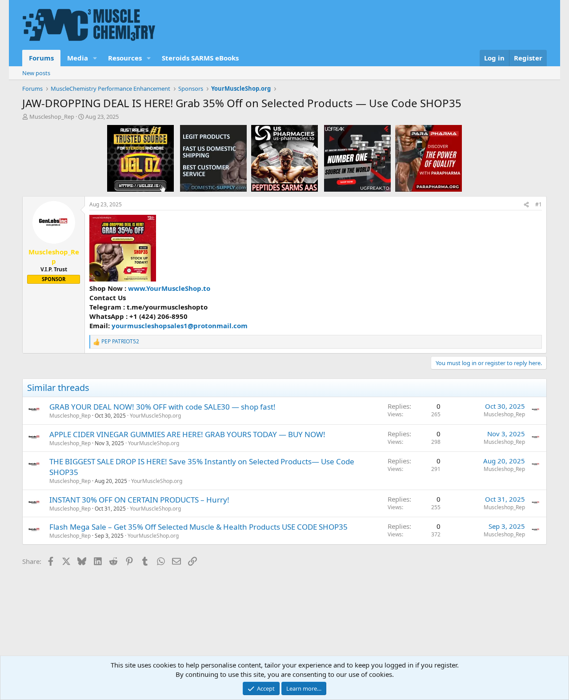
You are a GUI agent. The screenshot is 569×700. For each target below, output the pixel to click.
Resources (125, 57)
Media (77, 57)
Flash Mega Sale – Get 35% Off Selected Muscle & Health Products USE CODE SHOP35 (198, 527)
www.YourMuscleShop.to (169, 288)
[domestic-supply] (213, 157)
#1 (538, 204)
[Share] (526, 205)
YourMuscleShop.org (155, 415)
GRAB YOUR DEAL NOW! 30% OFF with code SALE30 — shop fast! (162, 407)
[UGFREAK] (357, 157)
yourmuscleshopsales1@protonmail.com (180, 325)
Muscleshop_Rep (51, 117)
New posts (36, 73)
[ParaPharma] (428, 157)
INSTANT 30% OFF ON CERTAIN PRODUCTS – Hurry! (139, 500)
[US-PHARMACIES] (284, 157)
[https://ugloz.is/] (140, 157)
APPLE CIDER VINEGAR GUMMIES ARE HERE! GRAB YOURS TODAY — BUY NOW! (187, 434)
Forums (41, 57)
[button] (95, 58)
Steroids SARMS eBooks (200, 57)
